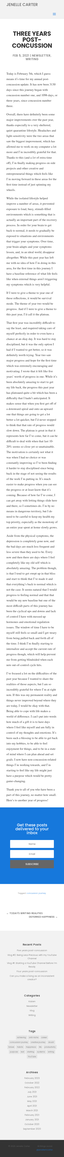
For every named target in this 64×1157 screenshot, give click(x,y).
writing (51, 1051)
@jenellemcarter (44, 1149)
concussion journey (36, 893)
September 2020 (32, 1128)
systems (41, 1051)
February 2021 (32, 1114)
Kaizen (32, 1001)
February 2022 (31, 1087)
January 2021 (32, 1119)
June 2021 (32, 1096)
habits (20, 1047)
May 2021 (32, 1101)
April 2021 (32, 1105)
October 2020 (32, 1124)
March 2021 (32, 1110)
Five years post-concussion (32, 950)
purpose (14, 1051)
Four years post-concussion (32, 971)
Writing (32, 59)
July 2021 (32, 1091)
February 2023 (31, 1078)
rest (22, 1051)
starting (30, 1051)
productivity (50, 1047)
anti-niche (33, 1037)
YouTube (32, 1056)
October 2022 (32, 1082)
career (44, 1037)
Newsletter (41, 56)
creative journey (38, 1042)
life (40, 1047)
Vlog (32, 1010)
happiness (31, 1047)
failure (11, 1047)
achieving (21, 1037)
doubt (51, 1042)
